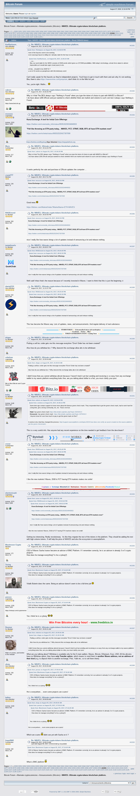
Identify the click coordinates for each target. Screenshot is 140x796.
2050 (16, 31)
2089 (65, 33)
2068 (92, 31)
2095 (91, 33)
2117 (64, 35)
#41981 (132, 45)
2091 (74, 33)
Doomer (8, 627)
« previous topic (131, 31)
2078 (19, 33)
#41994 (132, 546)
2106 (19, 35)
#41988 (132, 287)
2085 (48, 33)
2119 (72, 35)
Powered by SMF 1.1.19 (57, 792)
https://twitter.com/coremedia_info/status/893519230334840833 (52, 124)
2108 (27, 35)
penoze (8, 597)
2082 (36, 33)
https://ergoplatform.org (66, 142)
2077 (14, 33)
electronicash (11, 493)
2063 (71, 31)
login (26, 14)
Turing (8, 565)
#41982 (132, 91)
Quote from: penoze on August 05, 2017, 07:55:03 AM (45, 669)
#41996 (132, 598)
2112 (44, 35)
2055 (37, 31)
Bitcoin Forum (9, 26)
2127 (106, 35)
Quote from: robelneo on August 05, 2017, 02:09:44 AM (45, 632)
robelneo (9, 357)
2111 (39, 35)
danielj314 (9, 286)
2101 (117, 33)
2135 (23, 37)
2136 (27, 37)
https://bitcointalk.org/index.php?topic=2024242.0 (66, 412)
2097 (99, 33)
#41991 (132, 396)
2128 (110, 35)
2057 (46, 31)
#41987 (132, 246)
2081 (31, 33)
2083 (40, 33)
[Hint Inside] (9, 108)
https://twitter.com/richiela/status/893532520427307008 (48, 133)
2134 (19, 37)
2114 (52, 35)
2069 (96, 31)
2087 (57, 33)
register (33, 14)
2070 (101, 31)
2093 (82, 33)
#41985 (132, 176)
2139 (40, 37)
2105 (14, 35)
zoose (7, 444)
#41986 (132, 214)
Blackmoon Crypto (13, 545)
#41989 (132, 339)
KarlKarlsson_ (11, 45)
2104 (10, 35)
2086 (53, 33)
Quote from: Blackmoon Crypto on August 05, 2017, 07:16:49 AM (48, 570)
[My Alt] (9, 390)
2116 (60, 35)
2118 (68, 35)
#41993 (132, 494)
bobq (7, 395)
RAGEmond (10, 213)
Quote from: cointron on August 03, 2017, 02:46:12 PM (47, 403)
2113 (48, 35)
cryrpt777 (9, 175)
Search (22, 21)
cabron (8, 90)
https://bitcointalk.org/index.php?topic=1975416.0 (70, 414)
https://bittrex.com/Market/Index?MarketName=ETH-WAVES (51, 207)
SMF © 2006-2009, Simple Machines (79, 792)
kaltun (8, 697)
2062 (67, 31)
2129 (115, 35)
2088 (61, 33)
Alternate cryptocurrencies (27, 26)
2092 (78, 33)
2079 (23, 33)
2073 (113, 31)
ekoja (7, 664)
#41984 (132, 147)
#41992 (132, 445)
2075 (6, 33)
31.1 (30, 18)
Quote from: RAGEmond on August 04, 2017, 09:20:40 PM (46, 250)
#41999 (132, 698)
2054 (33, 31)
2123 (89, 35)
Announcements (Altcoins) (49, 26)
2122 (85, 35)
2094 (86, 33)
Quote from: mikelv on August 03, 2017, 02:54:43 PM (44, 400)
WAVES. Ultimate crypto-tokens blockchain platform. (84, 26)
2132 (10, 37)
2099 (108, 33)
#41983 (132, 115)
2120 (76, 35)
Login (29, 21)
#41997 (132, 628)
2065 (79, 31)
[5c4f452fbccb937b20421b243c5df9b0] (9, 508)
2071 (105, 31)
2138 (36, 37)
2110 (35, 35)
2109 (31, 35)
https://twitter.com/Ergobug (36, 142)
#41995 (132, 566)
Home (10, 21)
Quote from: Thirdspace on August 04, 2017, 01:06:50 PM (46, 50)
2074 (118, 31)
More (43, 21)
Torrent (35, 18)
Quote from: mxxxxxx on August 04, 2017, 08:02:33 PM (45, 180)
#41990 (132, 358)
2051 (20, 31)
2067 (88, 31)
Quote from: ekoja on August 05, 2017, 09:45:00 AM (44, 703)
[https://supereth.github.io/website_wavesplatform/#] (9, 161)
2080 (27, 33)
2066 (84, 31)
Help (16, 21)
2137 (31, 37)
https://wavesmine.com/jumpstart (54, 79)
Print (132, 36)
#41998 (132, 665)
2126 (102, 35)
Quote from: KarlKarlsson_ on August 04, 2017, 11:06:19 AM (49, 59)
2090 (70, 33)
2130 (119, 35)
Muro (7, 146)
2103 (6, 35)
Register (36, 21)
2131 (6, 37)
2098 (103, 33)
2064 (75, 31)
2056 (41, 31)
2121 (81, 35)
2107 (23, 35)
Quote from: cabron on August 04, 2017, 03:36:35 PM (45, 151)
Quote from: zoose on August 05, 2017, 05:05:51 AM (44, 498)
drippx (8, 338)
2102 (121, 33)
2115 (56, 35)
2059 (54, 31)
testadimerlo (10, 245)
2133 (14, 37)
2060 (58, 31)
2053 (29, 31)
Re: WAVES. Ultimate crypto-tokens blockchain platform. (55, 45)
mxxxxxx (9, 114)
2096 (95, 33)
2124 (93, 35)
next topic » (132, 33)
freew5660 (9, 740)
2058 (50, 31)
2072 (109, 31)
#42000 (132, 742)
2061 (63, 31)
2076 (10, 33)
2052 (24, 31)
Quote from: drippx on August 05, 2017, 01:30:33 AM (44, 363)
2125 (98, 35)
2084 (44, 33)
